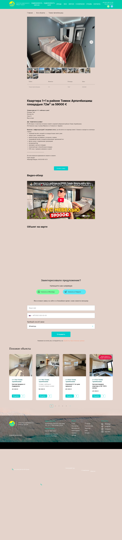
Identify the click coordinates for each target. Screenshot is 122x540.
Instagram (108, 429)
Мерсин (92, 470)
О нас (73, 423)
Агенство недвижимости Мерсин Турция (22, 3)
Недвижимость (84, 457)
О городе (87, 423)
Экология (87, 428)
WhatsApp (108, 424)
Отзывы (87, 433)
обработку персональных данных (73, 341)
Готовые (74, 433)
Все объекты (40, 13)
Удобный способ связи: (36, 322)
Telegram (107, 426)
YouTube (107, 431)
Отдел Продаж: (50, 428)
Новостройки (76, 430)
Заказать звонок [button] (108, 4)
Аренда (74, 435)
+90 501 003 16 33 (107, 2)
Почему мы (75, 426)
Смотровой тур (70, 468)
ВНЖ (86, 430)
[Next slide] (91, 42)
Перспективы (89, 426)
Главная (30, 13)
